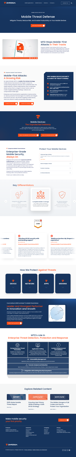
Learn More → (53, 409)
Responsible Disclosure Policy (63, 432)
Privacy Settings (28, 450)
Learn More (42, 159)
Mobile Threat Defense (11, 429)
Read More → (31, 409)
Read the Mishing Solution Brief (28, 135)
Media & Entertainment (31, 435)
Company (46, 427)
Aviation (28, 431)
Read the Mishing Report (48, 135)
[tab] (55, 157)
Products (8, 427)
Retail (27, 436)
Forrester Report (10, 103)
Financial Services (30, 432)
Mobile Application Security (12, 431)
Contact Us (63, 420)
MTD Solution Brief (37, 25)
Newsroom (46, 433)
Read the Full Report (13, 323)
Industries (28, 427)
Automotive (28, 429)
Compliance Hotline (61, 431)
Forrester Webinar (26, 103)
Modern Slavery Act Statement (39, 450)
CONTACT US (65, 3)
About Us (46, 429)
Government (29, 433)
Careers (46, 431)
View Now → (9, 407)
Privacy (59, 427)
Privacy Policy (60, 429)
